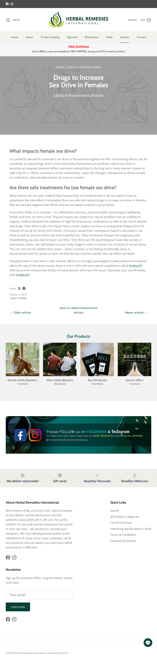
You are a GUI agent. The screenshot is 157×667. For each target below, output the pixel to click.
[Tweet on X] (19, 288)
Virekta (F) (135, 265)
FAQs (109, 37)
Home (14, 37)
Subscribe (18, 607)
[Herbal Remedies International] (78, 20)
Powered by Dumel (123, 541)
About (29, 37)
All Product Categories (124, 517)
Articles (124, 37)
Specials (72, 37)
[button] (148, 642)
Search (114, 510)
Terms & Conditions (123, 535)
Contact (141, 37)
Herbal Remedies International (30, 653)
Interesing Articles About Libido (130, 529)
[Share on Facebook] (24, 288)
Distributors (92, 37)
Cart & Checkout (121, 522)
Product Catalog (50, 37)
